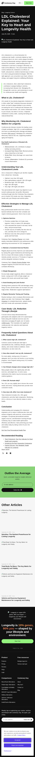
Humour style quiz (22, 664)
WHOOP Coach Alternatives (9, 692)
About (19, 682)
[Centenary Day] (8, 3)
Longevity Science (10, 12)
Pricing (3, 664)
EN (20, 3)
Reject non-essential (17, 745)
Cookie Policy (21, 735)
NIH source (11, 133)
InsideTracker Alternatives (8, 702)
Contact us (20, 687)
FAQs (3, 669)
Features (4, 661)
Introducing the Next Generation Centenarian (18, 443)
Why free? (20, 684)
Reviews (4, 666)
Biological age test (22, 661)
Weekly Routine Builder (19, 262)
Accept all (17, 740)
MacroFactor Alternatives (8, 682)
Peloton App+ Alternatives (8, 684)
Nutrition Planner (17, 239)
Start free (29, 3)
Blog (3, 12)
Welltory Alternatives (7, 695)
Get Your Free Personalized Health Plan (14, 430)
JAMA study (5, 323)
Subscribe (17, 490)
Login (3, 672)
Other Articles (12, 505)
